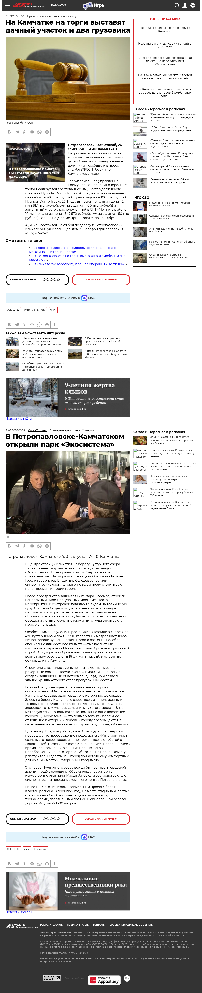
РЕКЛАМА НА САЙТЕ (51, 925)
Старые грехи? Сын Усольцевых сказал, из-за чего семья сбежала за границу (172, 169)
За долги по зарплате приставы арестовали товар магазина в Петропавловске (72, 250)
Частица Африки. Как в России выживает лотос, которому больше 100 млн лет (172, 492)
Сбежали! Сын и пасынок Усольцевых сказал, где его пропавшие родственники (173, 143)
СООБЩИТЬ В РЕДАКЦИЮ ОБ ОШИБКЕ (131, 925)
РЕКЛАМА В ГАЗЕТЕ (78, 925)
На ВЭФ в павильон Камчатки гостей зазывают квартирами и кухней (165, 77)
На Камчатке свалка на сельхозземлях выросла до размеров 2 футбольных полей (165, 93)
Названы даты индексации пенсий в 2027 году (165, 45)
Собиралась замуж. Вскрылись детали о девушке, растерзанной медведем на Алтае (170, 505)
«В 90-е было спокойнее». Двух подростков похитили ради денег (171, 129)
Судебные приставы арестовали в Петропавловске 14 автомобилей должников (43, 366)
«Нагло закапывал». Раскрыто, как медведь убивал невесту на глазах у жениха (172, 453)
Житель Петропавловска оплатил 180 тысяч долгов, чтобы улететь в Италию (106, 354)
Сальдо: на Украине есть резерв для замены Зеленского (171, 217)
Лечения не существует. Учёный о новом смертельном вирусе (171, 181)
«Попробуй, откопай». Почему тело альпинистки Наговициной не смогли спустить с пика (172, 156)
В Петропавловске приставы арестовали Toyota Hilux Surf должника (102, 341)
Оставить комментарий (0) (101, 279)
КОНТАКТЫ (99, 925)
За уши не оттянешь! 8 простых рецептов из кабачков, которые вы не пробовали (173, 440)
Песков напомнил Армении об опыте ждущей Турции (172, 243)
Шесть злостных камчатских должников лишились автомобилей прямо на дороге (41, 341)
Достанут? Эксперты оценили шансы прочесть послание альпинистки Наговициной (173, 466)
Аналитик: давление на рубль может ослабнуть (171, 230)
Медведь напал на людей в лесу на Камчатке (165, 29)
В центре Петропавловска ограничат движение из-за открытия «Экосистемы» (165, 61)
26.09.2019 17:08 (15, 16)
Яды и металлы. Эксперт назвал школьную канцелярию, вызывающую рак (169, 479)
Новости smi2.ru (19, 418)
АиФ (8, 536)
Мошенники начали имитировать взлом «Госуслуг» (170, 204)
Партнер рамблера (74, 978)
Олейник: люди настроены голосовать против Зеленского (168, 256)
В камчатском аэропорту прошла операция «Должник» (79, 264)
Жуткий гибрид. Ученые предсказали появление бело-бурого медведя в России (173, 117)
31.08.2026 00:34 (15, 430)
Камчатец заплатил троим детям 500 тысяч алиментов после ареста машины (42, 354)
